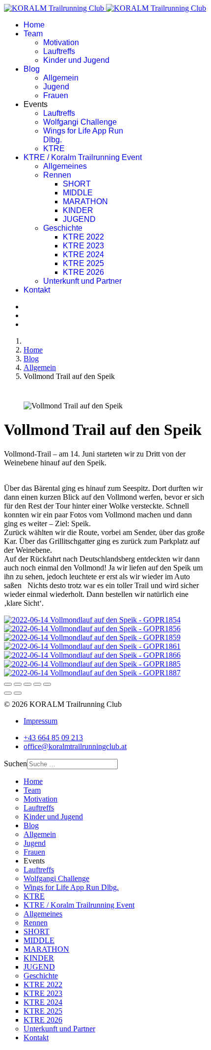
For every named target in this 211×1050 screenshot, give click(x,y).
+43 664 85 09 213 (53, 737)
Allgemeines (65, 166)
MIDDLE (78, 192)
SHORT (77, 184)
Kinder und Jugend (76, 60)
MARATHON (85, 201)
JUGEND (79, 219)
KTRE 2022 (83, 237)
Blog (32, 69)
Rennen (57, 175)
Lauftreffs (59, 51)
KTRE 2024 (83, 254)
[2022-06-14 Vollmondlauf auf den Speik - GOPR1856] (92, 628)
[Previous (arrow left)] (8, 693)
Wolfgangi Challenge (80, 122)
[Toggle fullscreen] (37, 684)
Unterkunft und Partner (82, 281)
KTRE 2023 (83, 246)
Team (33, 33)
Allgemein (61, 78)
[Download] (27, 684)
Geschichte (62, 228)
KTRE (54, 148)
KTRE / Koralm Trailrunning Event (83, 157)
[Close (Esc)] (8, 684)
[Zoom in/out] (47, 684)
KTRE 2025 (83, 263)
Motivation (61, 42)
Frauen (55, 95)
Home (34, 25)
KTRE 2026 (83, 272)
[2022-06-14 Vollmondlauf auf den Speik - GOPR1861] (92, 646)
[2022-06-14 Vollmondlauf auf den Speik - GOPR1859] (92, 637)
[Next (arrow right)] (18, 693)
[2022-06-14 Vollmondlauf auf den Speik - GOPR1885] (92, 664)
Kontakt (37, 290)
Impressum (40, 721)
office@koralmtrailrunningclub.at (75, 746)
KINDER (78, 210)
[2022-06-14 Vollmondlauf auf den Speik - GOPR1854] (92, 620)
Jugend (56, 86)
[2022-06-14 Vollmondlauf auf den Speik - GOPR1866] (92, 655)
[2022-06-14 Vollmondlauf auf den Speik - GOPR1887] (92, 673)
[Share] (18, 684)
